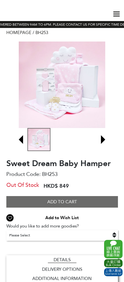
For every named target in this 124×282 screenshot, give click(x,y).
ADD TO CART (62, 202)
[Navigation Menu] (116, 14)
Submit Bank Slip (113, 272)
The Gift (20, 14)
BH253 (41, 32)
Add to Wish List (62, 218)
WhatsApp (113, 249)
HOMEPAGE (18, 32)
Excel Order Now (113, 263)
